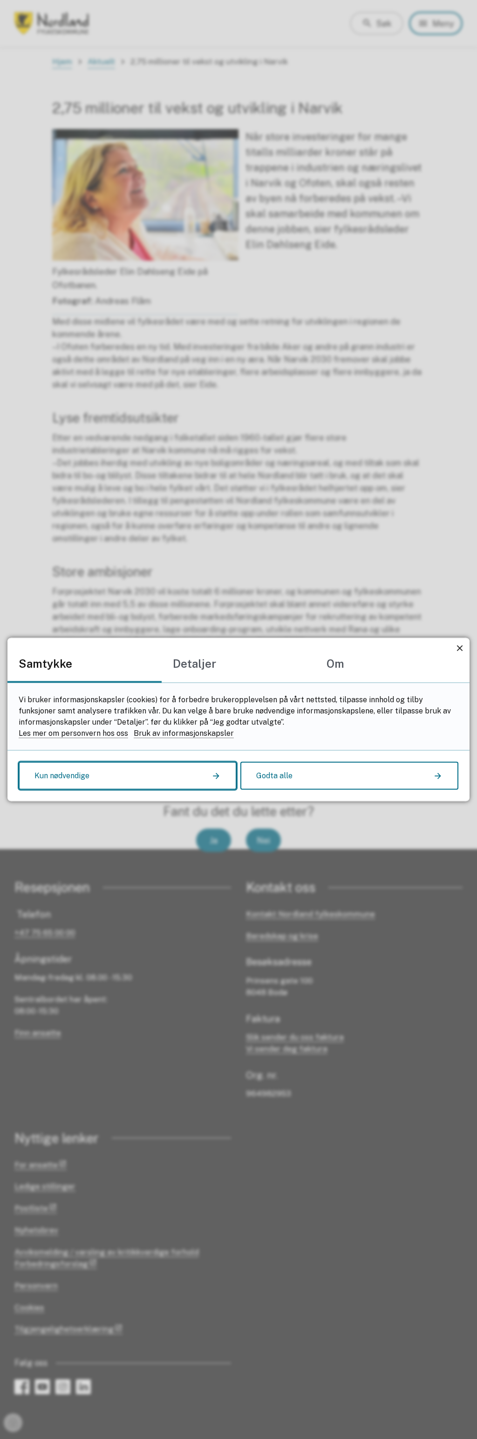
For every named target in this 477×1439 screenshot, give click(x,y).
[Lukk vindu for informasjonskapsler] (460, 648)
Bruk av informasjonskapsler (184, 733)
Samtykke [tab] (45, 663)
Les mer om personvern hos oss (73, 733)
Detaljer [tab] (194, 663)
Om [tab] (335, 663)
